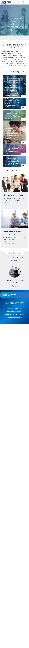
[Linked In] (7, 302)
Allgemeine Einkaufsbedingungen (14, 311)
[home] (6, 2)
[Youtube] (22, 302)
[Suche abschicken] (19, 2)
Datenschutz (18, 308)
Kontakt (22, 314)
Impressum (10, 308)
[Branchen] (5, 204)
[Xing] (17, 302)
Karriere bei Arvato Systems (11, 314)
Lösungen (4, 37)
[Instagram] (12, 302)
